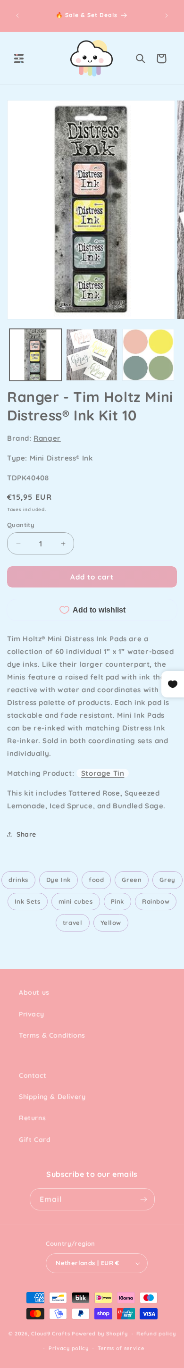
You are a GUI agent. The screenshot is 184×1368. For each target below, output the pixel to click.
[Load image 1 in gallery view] (35, 355)
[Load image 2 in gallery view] (92, 355)
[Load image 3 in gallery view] (148, 355)
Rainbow (155, 901)
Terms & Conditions (52, 1035)
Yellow (111, 922)
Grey (167, 879)
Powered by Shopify (100, 1333)
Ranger (47, 438)
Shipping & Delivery (52, 1096)
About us (34, 992)
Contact (32, 1075)
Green (132, 879)
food (96, 879)
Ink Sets (28, 901)
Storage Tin (103, 773)
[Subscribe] (144, 1199)
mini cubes (76, 901)
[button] (18, 58)
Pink (117, 901)
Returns (32, 1118)
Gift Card (34, 1139)
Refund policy (156, 1333)
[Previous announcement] (17, 15)
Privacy (31, 1014)
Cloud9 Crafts (50, 1333)
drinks (18, 879)
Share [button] (26, 834)
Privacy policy (69, 1348)
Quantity (20, 525)
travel (73, 922)
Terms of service (121, 1348)
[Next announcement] (166, 15)
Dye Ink (58, 879)
